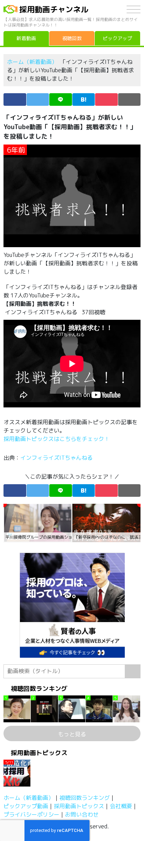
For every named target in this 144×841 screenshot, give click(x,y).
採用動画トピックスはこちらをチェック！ (57, 439)
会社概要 (121, 806)
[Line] (60, 99)
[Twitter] (38, 99)
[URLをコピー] (129, 99)
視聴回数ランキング (84, 798)
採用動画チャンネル (53, 9)
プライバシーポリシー (31, 814)
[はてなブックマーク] (83, 99)
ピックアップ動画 (25, 806)
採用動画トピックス (79, 806)
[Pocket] (106, 99)
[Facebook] (14, 99)
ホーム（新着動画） (32, 62)
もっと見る (72, 734)
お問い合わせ (82, 814)
